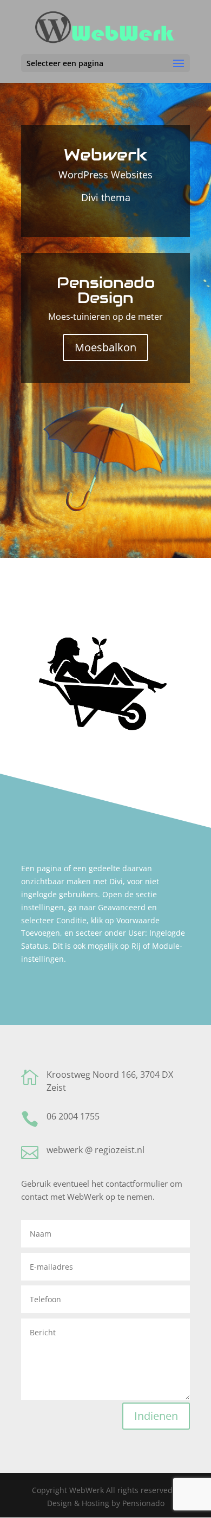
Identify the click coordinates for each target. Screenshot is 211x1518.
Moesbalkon (105, 347)
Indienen (156, 1415)
